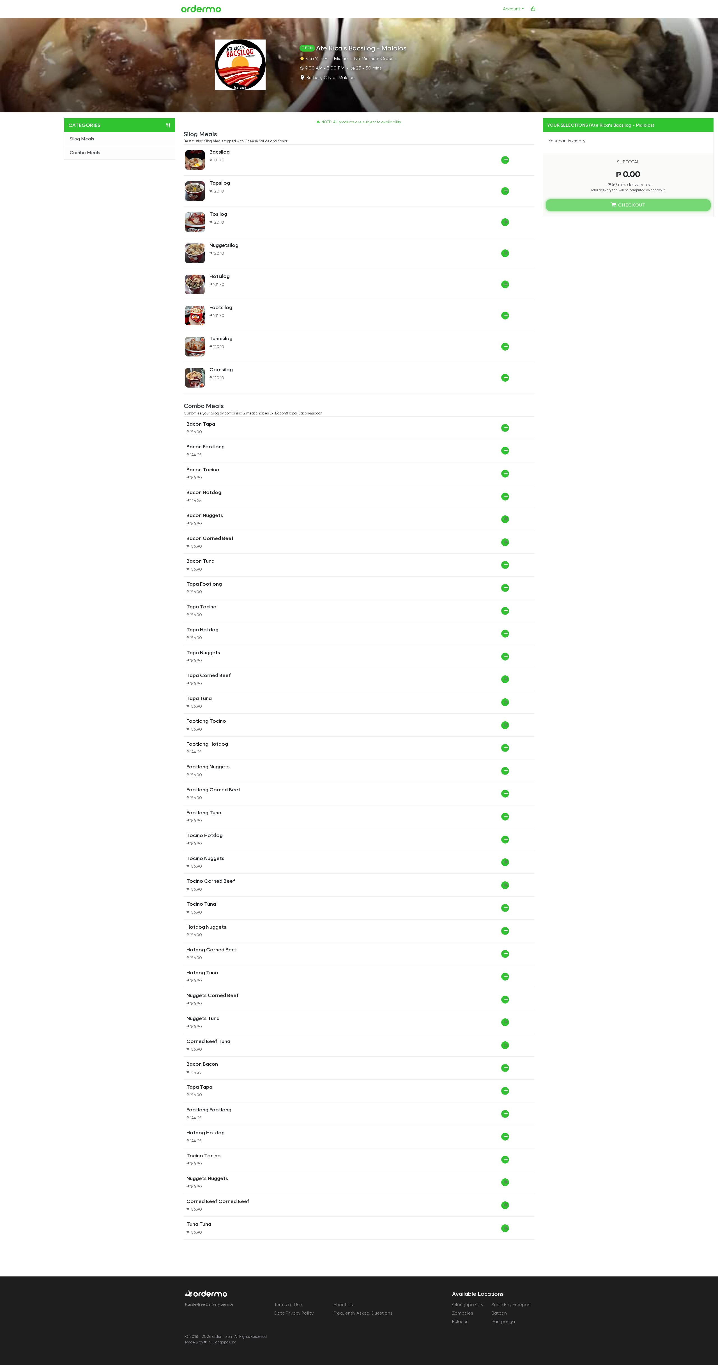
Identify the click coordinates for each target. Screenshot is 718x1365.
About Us (343, 1304)
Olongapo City (467, 1304)
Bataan (499, 1313)
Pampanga (503, 1321)
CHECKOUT (631, 205)
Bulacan (460, 1321)
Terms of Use (288, 1304)
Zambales (462, 1313)
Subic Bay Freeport (511, 1304)
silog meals (82, 139)
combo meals (85, 152)
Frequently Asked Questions (362, 1313)
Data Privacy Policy (294, 1313)
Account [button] (511, 8)
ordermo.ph (222, 1336)
